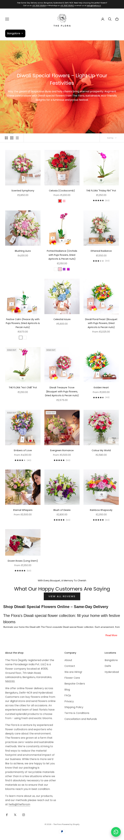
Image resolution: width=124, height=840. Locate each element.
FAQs (67, 695)
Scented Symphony (22, 190)
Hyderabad (112, 672)
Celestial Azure (62, 319)
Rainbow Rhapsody (101, 510)
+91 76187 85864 (39, 5)
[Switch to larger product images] (6, 138)
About (68, 660)
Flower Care (72, 678)
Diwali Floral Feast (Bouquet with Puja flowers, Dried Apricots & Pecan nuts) (101, 323)
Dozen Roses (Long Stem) (23, 560)
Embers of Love (23, 450)
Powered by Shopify (70, 824)
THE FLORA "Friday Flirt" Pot (101, 190)
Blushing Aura (23, 251)
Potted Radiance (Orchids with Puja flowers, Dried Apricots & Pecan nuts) (62, 254)
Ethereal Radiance (101, 251)
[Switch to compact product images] (17, 138)
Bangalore (111, 660)
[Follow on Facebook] (6, 814)
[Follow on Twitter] (15, 814)
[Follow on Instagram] (23, 814)
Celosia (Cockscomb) (62, 190)
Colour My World (101, 450)
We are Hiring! (73, 672)
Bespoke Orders (74, 683)
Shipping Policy (73, 707)
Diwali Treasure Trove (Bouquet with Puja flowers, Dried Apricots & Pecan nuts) (62, 391)
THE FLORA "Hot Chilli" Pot (23, 387)
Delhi (108, 666)
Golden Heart (101, 387)
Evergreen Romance (62, 450)
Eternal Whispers (22, 510)
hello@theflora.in (94, 5)
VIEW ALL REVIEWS (62, 596)
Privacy (69, 701)
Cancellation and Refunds (80, 719)
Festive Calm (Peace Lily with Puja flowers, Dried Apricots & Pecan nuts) (23, 323)
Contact (69, 666)
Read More (111, 635)
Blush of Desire (62, 510)
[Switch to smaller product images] (11, 138)
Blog (67, 689)
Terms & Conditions (76, 713)
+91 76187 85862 (67, 5)
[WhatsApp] (116, 832)
